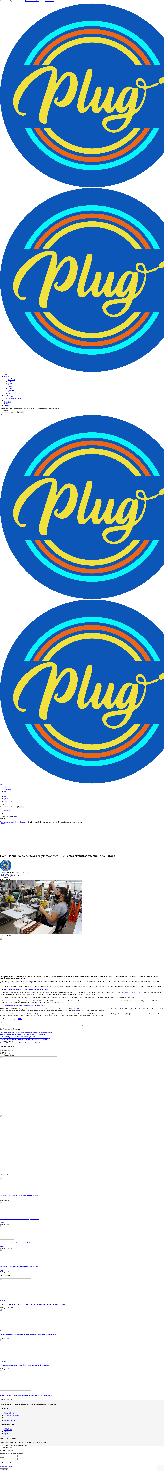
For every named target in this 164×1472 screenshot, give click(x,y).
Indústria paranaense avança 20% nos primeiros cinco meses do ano (26, 989)
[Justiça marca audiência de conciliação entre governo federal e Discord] (7, 1263)
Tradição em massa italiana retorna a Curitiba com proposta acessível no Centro (26, 1395)
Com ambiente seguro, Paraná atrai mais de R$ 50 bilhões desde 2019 (26, 1006)
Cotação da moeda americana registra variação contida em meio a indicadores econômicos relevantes (32, 1304)
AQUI (20, 1019)
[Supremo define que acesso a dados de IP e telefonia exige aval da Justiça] (7, 1215)
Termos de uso (49, 1)
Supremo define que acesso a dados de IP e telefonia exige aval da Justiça (19, 1219)
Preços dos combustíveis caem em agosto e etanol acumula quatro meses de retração (25, 1038)
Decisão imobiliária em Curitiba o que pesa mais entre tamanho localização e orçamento (26, 1032)
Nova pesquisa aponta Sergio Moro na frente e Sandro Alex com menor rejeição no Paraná (24, 1242)
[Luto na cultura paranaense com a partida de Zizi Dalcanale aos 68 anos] (7, 1191)
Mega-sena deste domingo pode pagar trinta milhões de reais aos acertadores (23, 1034)
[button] (2, 2)
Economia (3, 824)
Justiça (2, 1222)
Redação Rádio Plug (6, 874)
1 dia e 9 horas (77, 1009)
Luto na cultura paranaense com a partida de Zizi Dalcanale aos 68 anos (19, 1195)
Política (2, 1246)
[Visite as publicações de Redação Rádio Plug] (5, 870)
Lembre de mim (7, 1463)
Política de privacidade (32, 1)
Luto (1, 1199)
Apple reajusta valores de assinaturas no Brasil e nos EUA (17, 1036)
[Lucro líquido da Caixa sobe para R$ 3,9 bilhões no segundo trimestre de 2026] (15, 1359)
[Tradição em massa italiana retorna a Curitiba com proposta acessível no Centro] (15, 1390)
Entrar (15, 817)
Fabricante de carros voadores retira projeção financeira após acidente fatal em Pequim (28, 1334)
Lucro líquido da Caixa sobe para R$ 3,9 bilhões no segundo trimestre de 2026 (25, 1365)
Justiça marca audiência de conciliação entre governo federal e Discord (19, 1266)
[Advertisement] (82, 839)
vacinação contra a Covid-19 (133, 992)
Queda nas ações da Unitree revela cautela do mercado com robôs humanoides (23, 1039)
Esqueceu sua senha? (6, 1466)
